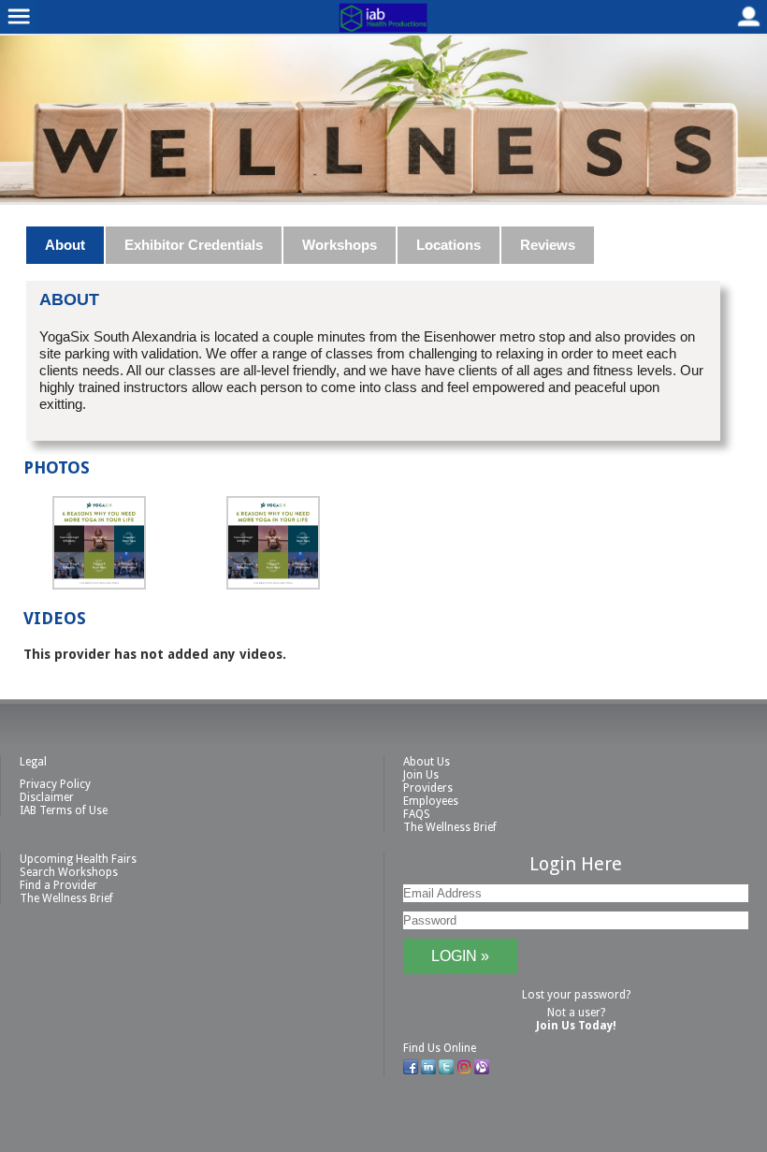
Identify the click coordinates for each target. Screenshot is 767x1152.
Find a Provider (58, 885)
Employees (430, 801)
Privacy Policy (55, 784)
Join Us (421, 774)
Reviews (547, 245)
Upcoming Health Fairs (78, 859)
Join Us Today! (576, 1025)
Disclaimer (47, 797)
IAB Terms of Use (64, 810)
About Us (426, 761)
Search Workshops (69, 872)
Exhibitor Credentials (193, 245)
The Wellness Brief (450, 827)
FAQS (416, 814)
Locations (448, 245)
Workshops (339, 245)
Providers (428, 788)
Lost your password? (576, 994)
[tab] (66, 245)
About (65, 245)
